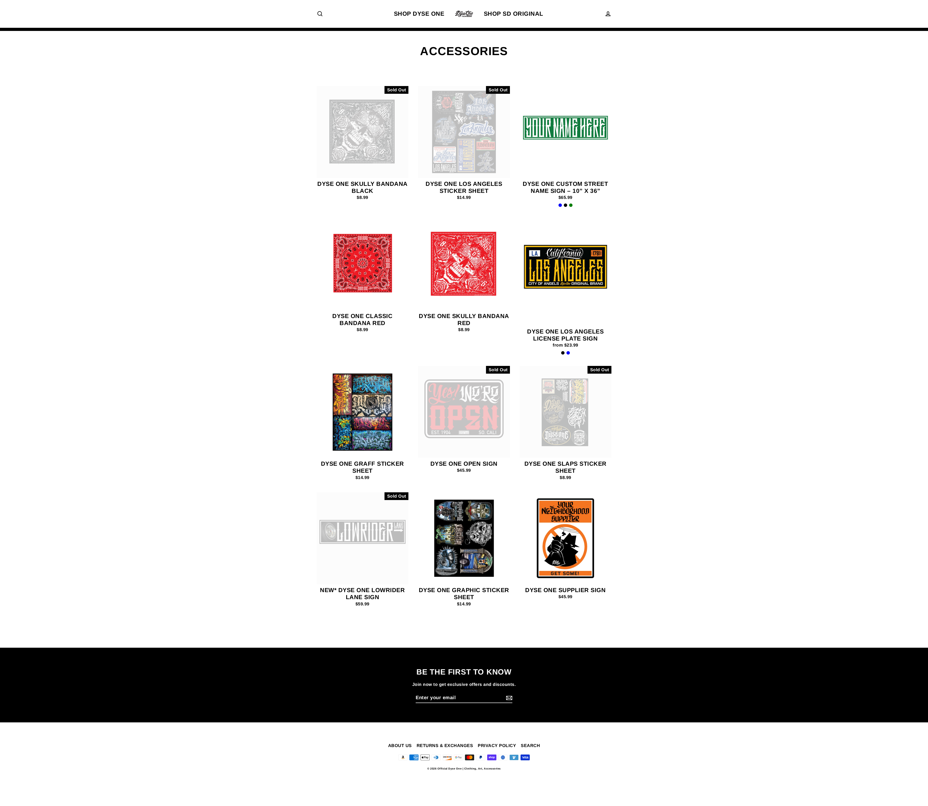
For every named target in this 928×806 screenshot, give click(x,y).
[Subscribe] (739, 784)
